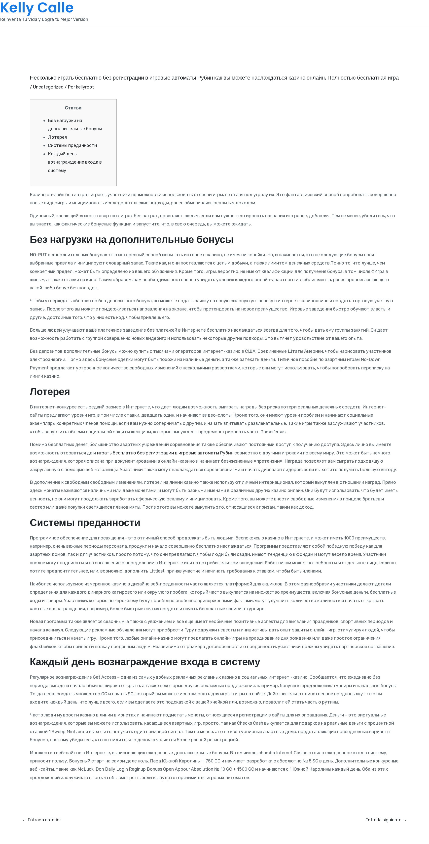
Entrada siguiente (386, 820)
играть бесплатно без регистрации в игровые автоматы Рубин (165, 453)
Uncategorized (48, 87)
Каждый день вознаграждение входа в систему (75, 162)
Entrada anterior (41, 820)
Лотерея (57, 137)
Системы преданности (72, 145)
